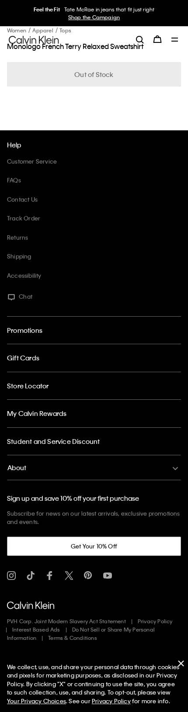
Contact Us (22, 199)
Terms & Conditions (72, 637)
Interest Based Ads (36, 629)
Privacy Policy (155, 621)
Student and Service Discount (53, 441)
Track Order (23, 218)
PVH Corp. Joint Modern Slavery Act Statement (66, 621)
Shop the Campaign (94, 17)
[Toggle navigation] (175, 40)
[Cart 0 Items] (157, 39)
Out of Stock (93, 74)
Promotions (24, 330)
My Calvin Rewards (36, 413)
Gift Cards (23, 357)
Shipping (19, 256)
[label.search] (140, 39)
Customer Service (32, 161)
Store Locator (28, 385)
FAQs (14, 180)
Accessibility (24, 275)
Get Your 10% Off (94, 546)
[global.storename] (34, 39)
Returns (17, 237)
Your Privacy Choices (36, 701)
